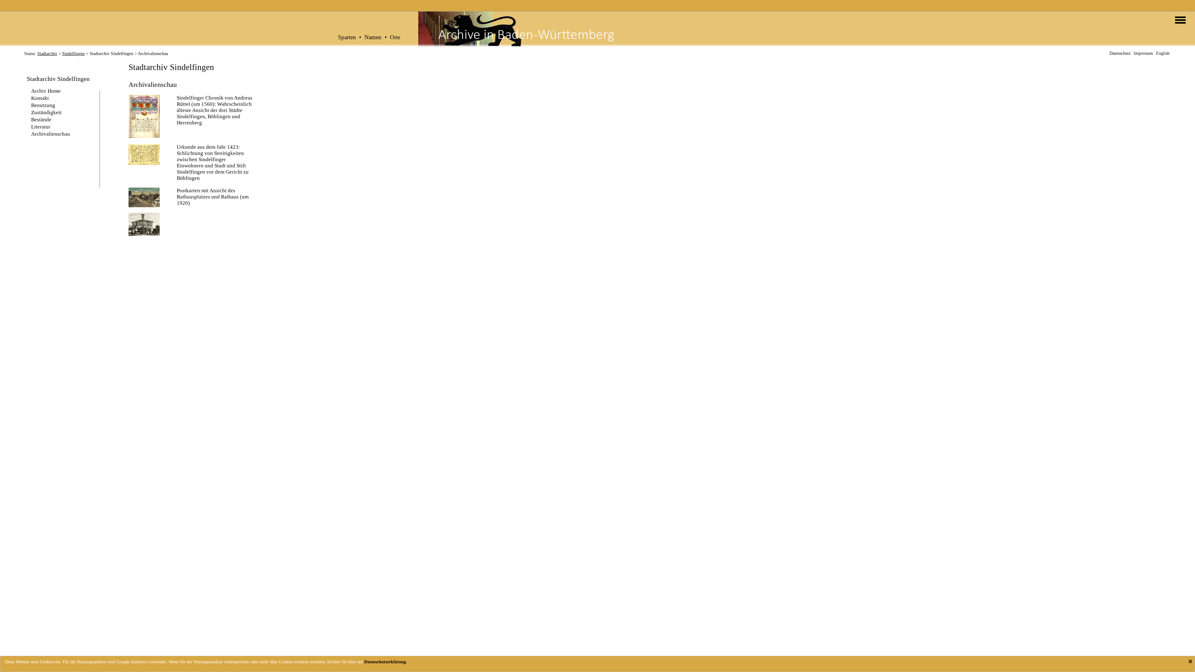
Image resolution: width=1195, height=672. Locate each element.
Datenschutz (1120, 53)
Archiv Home (46, 91)
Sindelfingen (73, 53)
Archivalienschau (50, 134)
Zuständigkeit (46, 112)
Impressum (1143, 53)
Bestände (41, 120)
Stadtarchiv (47, 53)
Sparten (347, 37)
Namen (373, 37)
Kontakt (40, 98)
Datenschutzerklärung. (385, 662)
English (1162, 53)
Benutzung (43, 105)
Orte (395, 37)
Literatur (40, 127)
